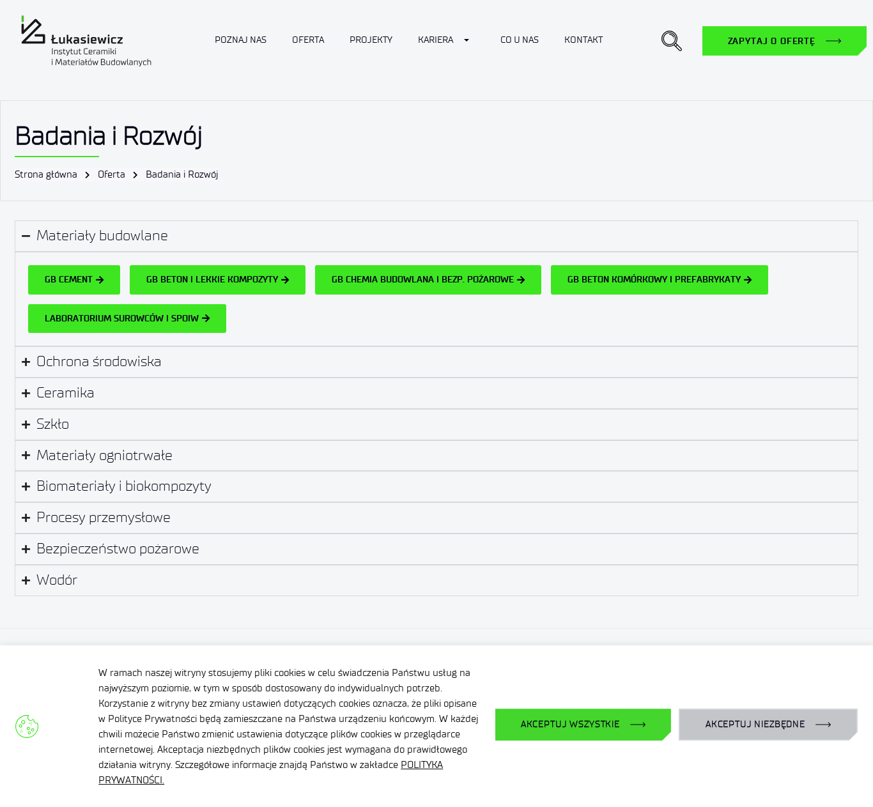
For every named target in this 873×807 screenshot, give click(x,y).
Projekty (371, 40)
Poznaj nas (241, 40)
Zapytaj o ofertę (771, 41)
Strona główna (46, 174)
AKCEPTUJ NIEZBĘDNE (755, 724)
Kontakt (583, 40)
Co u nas (519, 40)
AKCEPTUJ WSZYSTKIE (570, 724)
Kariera (435, 40)
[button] (671, 41)
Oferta (308, 40)
